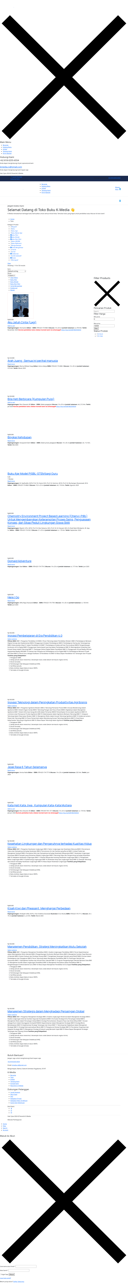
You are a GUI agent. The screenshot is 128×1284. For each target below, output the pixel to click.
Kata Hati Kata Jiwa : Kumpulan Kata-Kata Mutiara (40, 805)
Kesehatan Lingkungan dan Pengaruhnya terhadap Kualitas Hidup (50, 844)
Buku (13, 229)
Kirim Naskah (7, 153)
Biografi (14, 227)
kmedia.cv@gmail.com (11, 166)
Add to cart (11, 326)
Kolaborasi (15, 254)
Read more (11, 364)
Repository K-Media (16, 1086)
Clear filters (14, 278)
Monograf (14, 260)
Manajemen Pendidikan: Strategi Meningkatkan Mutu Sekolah (47, 946)
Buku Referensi (16, 243)
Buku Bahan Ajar (16, 233)
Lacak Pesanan (17, 177)
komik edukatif (16, 256)
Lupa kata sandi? (5, 1278)
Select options (12, 639)
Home (12, 219)
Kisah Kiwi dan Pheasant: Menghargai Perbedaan (39, 908)
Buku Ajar (14, 231)
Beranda (5, 145)
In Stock (100, 334)
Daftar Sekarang (18, 1282)
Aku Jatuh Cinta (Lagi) (22, 322)
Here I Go (13, 597)
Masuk (11, 1274)
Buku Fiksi (14, 235)
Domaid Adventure (19, 561)
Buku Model (15, 237)
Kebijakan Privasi (16, 1099)
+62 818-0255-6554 (114, 178)
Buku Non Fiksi (16, 239)
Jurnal (13, 252)
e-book (13, 250)
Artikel (5, 149)
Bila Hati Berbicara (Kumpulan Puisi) (31, 399)
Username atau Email (7, 1266)
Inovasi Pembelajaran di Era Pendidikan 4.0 (35, 635)
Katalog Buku (7, 147)
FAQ (11, 1096)
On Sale (100, 336)
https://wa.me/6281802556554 (71, 330)
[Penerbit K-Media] (14, 7)
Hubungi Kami (15, 179)
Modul (13, 258)
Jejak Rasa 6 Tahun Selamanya (27, 767)
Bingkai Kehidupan (20, 437)
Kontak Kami (14, 1084)
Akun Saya (13, 1094)
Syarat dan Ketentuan (17, 1103)
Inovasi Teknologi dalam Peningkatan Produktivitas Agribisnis (47, 702)
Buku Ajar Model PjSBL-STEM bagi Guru (33, 473)
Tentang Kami (7, 151)
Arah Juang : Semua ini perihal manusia (33, 361)
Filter (96, 328)
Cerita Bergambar (17, 247)
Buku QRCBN (15, 241)
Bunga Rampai (16, 245)
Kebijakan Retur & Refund (18, 1101)
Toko (12, 1077)
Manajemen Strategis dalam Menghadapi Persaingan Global (46, 1011)
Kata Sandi (4, 1270)
